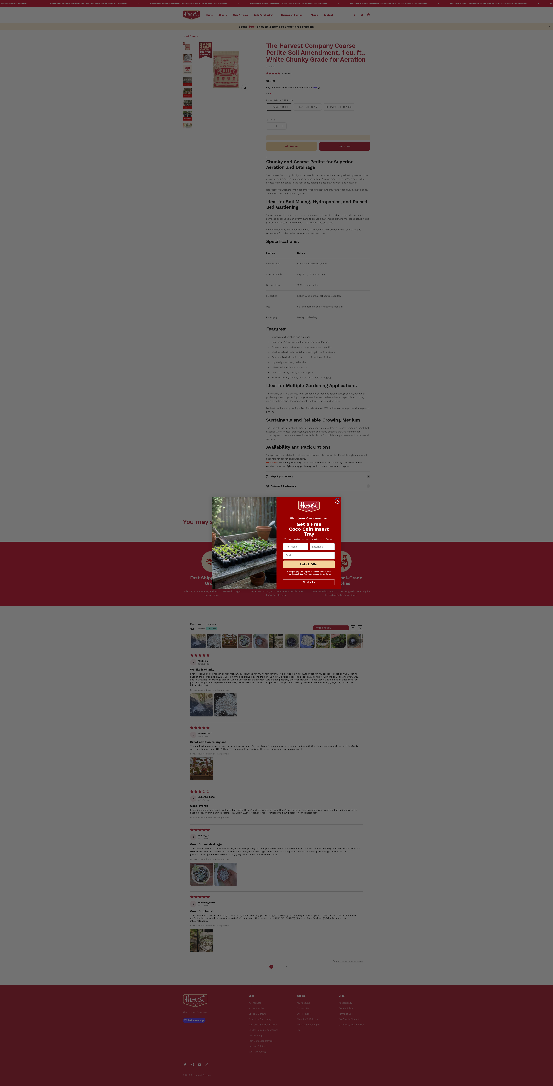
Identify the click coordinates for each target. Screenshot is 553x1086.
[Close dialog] (337, 500)
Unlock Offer (309, 564)
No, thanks (309, 582)
